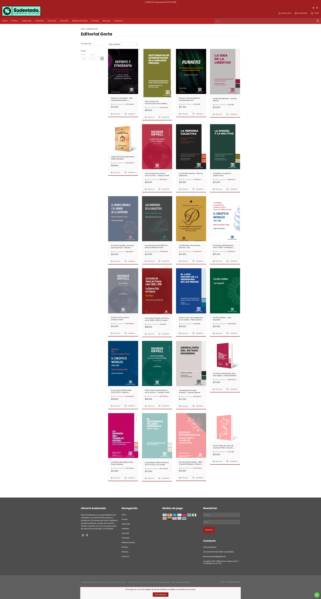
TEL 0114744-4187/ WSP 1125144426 (218, 552)
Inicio (5, 21)
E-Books (95, 21)
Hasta (92, 54)
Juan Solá (52, 21)
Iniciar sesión (302, 13)
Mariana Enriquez (80, 21)
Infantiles (39, 21)
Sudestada (26, 21)
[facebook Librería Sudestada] (317, 8)
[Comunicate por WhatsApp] (317, 595)
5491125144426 (209, 547)
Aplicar (102, 58)
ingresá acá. (166, 582)
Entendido (160, 594)
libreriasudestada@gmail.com (214, 556)
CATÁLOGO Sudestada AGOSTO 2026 (160, 2)
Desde (83, 54)
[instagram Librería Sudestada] (313, 8)
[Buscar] (318, 21)
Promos (14, 21)
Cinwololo (64, 21)
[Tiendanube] (230, 582)
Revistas (106, 21)
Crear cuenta (286, 13)
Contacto (118, 21)
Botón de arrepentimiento (181, 582)
